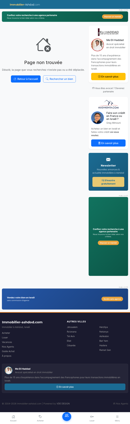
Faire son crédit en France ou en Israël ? (115, 115)
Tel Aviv (71, 336)
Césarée (71, 345)
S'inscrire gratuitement (108, 182)
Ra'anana (71, 331)
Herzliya (103, 327)
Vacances (7, 342)
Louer (5, 337)
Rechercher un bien (61, 78)
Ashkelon (104, 336)
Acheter (6, 333)
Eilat (69, 340)
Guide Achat (8, 351)
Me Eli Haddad (115, 40)
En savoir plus (109, 76)
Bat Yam (103, 340)
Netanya (103, 331)
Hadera (103, 345)
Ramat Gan (105, 350)
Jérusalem (72, 327)
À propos (6, 355)
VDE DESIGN (63, 403)
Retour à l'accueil (27, 78)
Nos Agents (8, 346)
